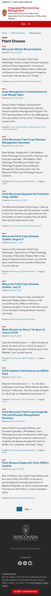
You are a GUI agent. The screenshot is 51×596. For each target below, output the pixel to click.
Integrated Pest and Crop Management (23, 9)
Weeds (14, 129)
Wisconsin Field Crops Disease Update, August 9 (20, 238)
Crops (12, 81)
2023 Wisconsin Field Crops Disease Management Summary (24, 141)
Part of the (25, 548)
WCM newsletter (34, 81)
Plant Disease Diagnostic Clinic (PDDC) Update (25, 464)
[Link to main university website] (25, 541)
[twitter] (25, 563)
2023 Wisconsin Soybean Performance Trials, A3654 (25, 195)
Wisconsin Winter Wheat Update (21, 49)
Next (29, 509)
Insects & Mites (22, 127)
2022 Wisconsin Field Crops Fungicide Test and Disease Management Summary (25, 415)
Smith (4, 183)
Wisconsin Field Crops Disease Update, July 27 (20, 285)
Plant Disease (21, 81)
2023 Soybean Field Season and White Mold (25, 372)
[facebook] (20, 563)
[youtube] (30, 563)
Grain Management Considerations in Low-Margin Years (24, 93)
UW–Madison (17, 2)
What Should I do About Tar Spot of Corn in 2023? (23, 331)
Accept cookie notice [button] (25, 591)
